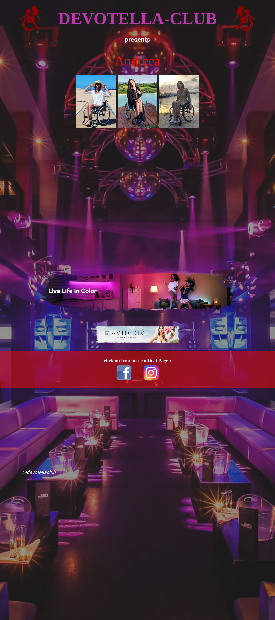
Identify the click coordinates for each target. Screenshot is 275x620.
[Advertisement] (41, 136)
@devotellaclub (39, 472)
